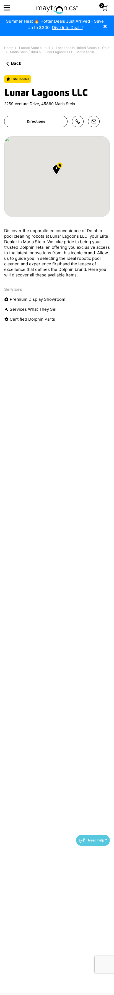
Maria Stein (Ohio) (24, 52)
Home (8, 48)
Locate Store (29, 48)
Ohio (105, 48)
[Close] (109, 23)
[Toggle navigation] (7, 7)
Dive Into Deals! (67, 27)
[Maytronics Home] (57, 6)
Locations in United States (76, 48)
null (47, 48)
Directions (36, 121)
